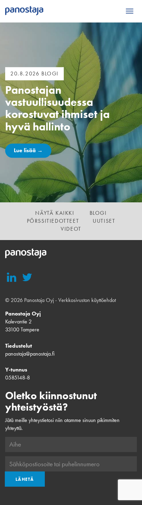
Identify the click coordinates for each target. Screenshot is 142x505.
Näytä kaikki (54, 213)
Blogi (98, 213)
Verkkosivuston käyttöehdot (87, 300)
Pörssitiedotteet (53, 220)
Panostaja (24, 11)
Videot (71, 228)
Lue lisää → (28, 150)
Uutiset (104, 220)
